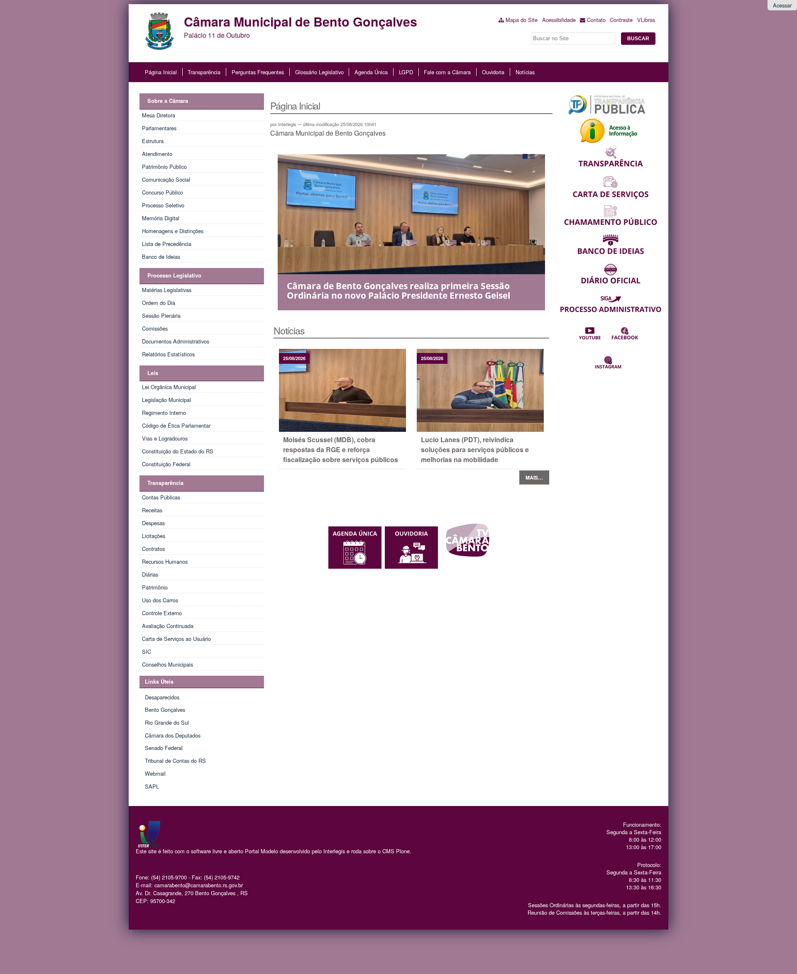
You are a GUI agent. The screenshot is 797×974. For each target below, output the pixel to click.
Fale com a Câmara (447, 72)
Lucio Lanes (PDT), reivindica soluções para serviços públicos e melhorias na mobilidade (475, 449)
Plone (403, 851)
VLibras (646, 20)
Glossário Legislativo (319, 72)
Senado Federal (164, 748)
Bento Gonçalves (165, 709)
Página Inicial (161, 72)
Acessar (782, 5)
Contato (596, 20)
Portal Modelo (261, 851)
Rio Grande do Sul (167, 722)
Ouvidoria (493, 72)
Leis (152, 373)
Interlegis (334, 851)
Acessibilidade (559, 20)
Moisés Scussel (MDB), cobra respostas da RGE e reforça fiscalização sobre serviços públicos (340, 449)
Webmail (155, 773)
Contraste (621, 20)
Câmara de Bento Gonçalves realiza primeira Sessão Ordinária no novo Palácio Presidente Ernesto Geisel (398, 290)
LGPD (406, 72)
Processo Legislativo (174, 275)
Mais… (534, 477)
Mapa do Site (522, 20)
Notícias (525, 72)
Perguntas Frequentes (258, 72)
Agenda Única (371, 72)
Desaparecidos (162, 697)
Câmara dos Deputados (172, 735)
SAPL (152, 786)
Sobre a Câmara (167, 101)
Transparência (204, 72)
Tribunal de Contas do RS (175, 761)
